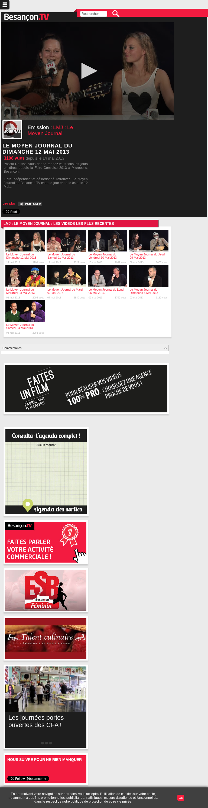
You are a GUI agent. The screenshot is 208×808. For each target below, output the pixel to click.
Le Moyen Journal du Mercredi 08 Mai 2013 (20, 291)
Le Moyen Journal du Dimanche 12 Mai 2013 (21, 256)
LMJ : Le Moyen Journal (50, 130)
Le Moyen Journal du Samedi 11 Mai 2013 (61, 256)
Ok (181, 797)
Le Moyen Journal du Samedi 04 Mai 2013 (20, 326)
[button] (87, 71)
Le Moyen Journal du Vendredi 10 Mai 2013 (103, 256)
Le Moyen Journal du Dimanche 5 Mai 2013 (144, 291)
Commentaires (12, 348)
